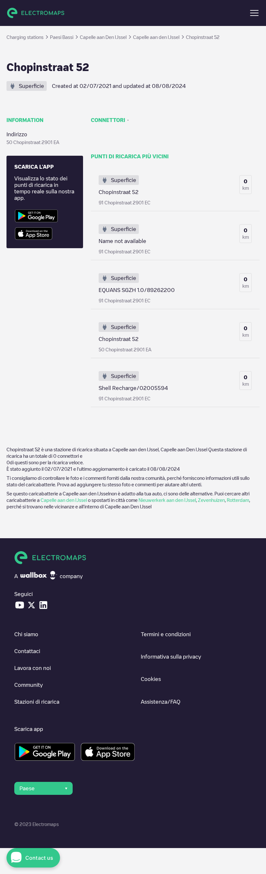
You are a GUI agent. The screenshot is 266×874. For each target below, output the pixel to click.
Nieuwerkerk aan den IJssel (167, 500)
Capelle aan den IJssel (64, 500)
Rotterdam (238, 500)
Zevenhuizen (211, 500)
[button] (254, 13)
